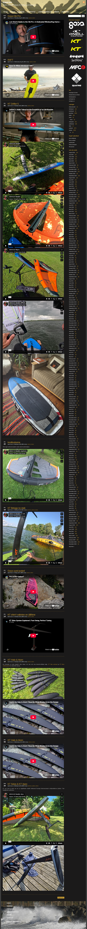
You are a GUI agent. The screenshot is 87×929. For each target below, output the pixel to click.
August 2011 (72, 474)
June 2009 (71, 529)
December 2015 (72, 382)
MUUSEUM (21, 12)
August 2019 (72, 310)
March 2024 (72, 213)
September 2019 (73, 308)
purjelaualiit (71, 142)
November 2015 (72, 384)
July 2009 (71, 527)
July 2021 (71, 281)
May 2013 (71, 432)
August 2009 (72, 525)
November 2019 (72, 304)
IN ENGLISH (65, 12)
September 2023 (73, 226)
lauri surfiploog (72, 138)
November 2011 (72, 468)
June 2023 (71, 232)
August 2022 (72, 253)
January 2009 (72, 539)
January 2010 (72, 514)
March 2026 (72, 163)
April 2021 (71, 287)
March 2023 (72, 238)
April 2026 (71, 161)
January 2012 (72, 464)
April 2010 (71, 508)
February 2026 (72, 165)
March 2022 (72, 264)
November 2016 (72, 365)
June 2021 (71, 283)
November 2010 (72, 493)
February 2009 (72, 537)
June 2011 (71, 478)
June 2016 (71, 375)
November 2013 (72, 419)
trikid (70, 126)
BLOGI (6, 12)
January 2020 (72, 299)
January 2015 (72, 398)
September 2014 (73, 405)
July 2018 (71, 331)
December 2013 (72, 417)
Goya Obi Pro (14, 16)
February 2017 (72, 358)
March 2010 (72, 510)
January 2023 (72, 243)
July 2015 (71, 390)
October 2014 (72, 403)
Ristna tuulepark (73, 144)
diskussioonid (72, 107)
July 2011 (71, 476)
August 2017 (72, 350)
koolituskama (14, 442)
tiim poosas (71, 146)
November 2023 (72, 222)
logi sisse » (71, 546)
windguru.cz (72, 101)
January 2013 (72, 441)
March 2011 (71, 485)
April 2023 (71, 236)
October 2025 (72, 173)
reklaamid (71, 121)
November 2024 (72, 196)
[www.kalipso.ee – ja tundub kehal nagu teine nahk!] (76, 36)
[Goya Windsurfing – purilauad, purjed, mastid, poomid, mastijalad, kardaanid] (76, 28)
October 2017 (72, 346)
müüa (71, 119)
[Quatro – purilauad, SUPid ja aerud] (76, 86)
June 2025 (71, 182)
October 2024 (72, 198)
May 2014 (71, 413)
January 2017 (72, 361)
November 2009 (72, 518)
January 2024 (72, 217)
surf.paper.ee (72, 99)
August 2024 (72, 203)
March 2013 (72, 436)
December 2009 (72, 516)
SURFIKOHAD (31, 12)
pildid (70, 115)
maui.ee (7, 2)
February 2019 (72, 321)
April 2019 (71, 318)
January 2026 (72, 167)
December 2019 (72, 302)
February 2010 (72, 512)
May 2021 (71, 285)
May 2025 (71, 184)
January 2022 (72, 268)
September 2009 (73, 523)
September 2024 (73, 201)
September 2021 (73, 276)
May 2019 (71, 316)
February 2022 (72, 266)
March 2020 (72, 297)
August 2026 (72, 152)
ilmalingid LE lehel (73, 92)
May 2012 (71, 457)
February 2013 (72, 438)
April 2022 (71, 262)
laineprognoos (72, 96)
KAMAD (12, 12)
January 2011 (72, 489)
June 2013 (71, 430)
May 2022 (71, 259)
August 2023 (72, 228)
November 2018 (72, 325)
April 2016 (71, 379)
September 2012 (73, 449)
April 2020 (71, 295)
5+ (70, 132)
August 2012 (72, 451)
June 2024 (71, 207)
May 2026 (71, 158)
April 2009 (71, 533)
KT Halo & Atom (15, 660)
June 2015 (71, 392)
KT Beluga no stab (16, 508)
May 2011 (71, 481)
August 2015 (72, 388)
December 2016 (72, 363)
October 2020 (72, 293)
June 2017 (71, 354)
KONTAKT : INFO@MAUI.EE (14, 921)
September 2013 (73, 424)
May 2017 (71, 356)
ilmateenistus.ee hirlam (74, 94)
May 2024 (71, 209)
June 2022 (71, 257)
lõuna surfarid (72, 140)
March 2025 (72, 188)
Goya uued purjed (16, 571)
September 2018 (73, 329)
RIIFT (10, 60)
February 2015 (72, 396)
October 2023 (72, 224)
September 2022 (73, 251)
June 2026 (71, 156)
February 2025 (72, 190)
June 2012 (71, 455)
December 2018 (72, 323)
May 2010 (71, 506)
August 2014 (72, 407)
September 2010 (73, 497)
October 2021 (72, 274)
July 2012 (71, 453)
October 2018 (72, 327)
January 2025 (72, 192)
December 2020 (72, 291)
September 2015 (73, 386)
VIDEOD (56, 12)
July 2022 (71, 255)
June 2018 (71, 333)
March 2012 (72, 459)
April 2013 (71, 434)
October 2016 (72, 367)
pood (70, 117)
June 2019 (71, 314)
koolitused (71, 111)
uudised (30, 17)
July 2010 (71, 502)
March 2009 (72, 535)
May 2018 (71, 335)
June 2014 (71, 411)
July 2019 (71, 312)
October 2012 (72, 447)
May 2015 (71, 394)
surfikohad (71, 124)
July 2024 (71, 205)
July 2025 (71, 180)
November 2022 (72, 247)
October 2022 (72, 249)
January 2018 (72, 339)
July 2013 (71, 428)
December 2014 (72, 401)
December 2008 (72, 542)
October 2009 (72, 520)
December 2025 (72, 169)
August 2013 (72, 426)
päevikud (29, 509)
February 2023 (72, 241)
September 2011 (73, 472)
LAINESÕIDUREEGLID (45, 12)
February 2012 (72, 462)
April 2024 (71, 211)
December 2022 (72, 245)
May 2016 (71, 377)
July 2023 (71, 230)
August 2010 (72, 499)
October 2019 (72, 306)
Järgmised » (61, 897)
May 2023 (71, 234)
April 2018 (71, 337)
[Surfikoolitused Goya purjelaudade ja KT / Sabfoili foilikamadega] (76, 62)
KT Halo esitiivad (52, 664)
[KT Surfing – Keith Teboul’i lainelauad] (76, 52)
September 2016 (73, 369)
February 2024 (72, 215)
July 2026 (71, 154)
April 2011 (71, 483)
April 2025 (71, 186)
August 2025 (72, 177)
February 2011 (72, 487)
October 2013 (72, 422)
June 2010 (71, 504)
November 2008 (72, 544)
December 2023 (72, 220)
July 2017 (71, 352)
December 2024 (72, 194)
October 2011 (72, 470)
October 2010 (72, 495)
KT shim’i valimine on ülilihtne (21, 614)
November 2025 (72, 171)
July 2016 (71, 373)
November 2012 (72, 445)
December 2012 (72, 443)
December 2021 (72, 270)
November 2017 (72, 344)
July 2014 (71, 409)
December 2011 (72, 466)
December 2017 (72, 342)
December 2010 (72, 491)
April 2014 (71, 415)
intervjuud (71, 109)
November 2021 (72, 272)
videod (33, 17)
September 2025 (73, 175)
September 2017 (73, 348)
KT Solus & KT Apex (17, 784)
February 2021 (72, 289)
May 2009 (71, 531)
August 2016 (72, 371)
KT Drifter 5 (13, 104)
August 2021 (72, 278)
